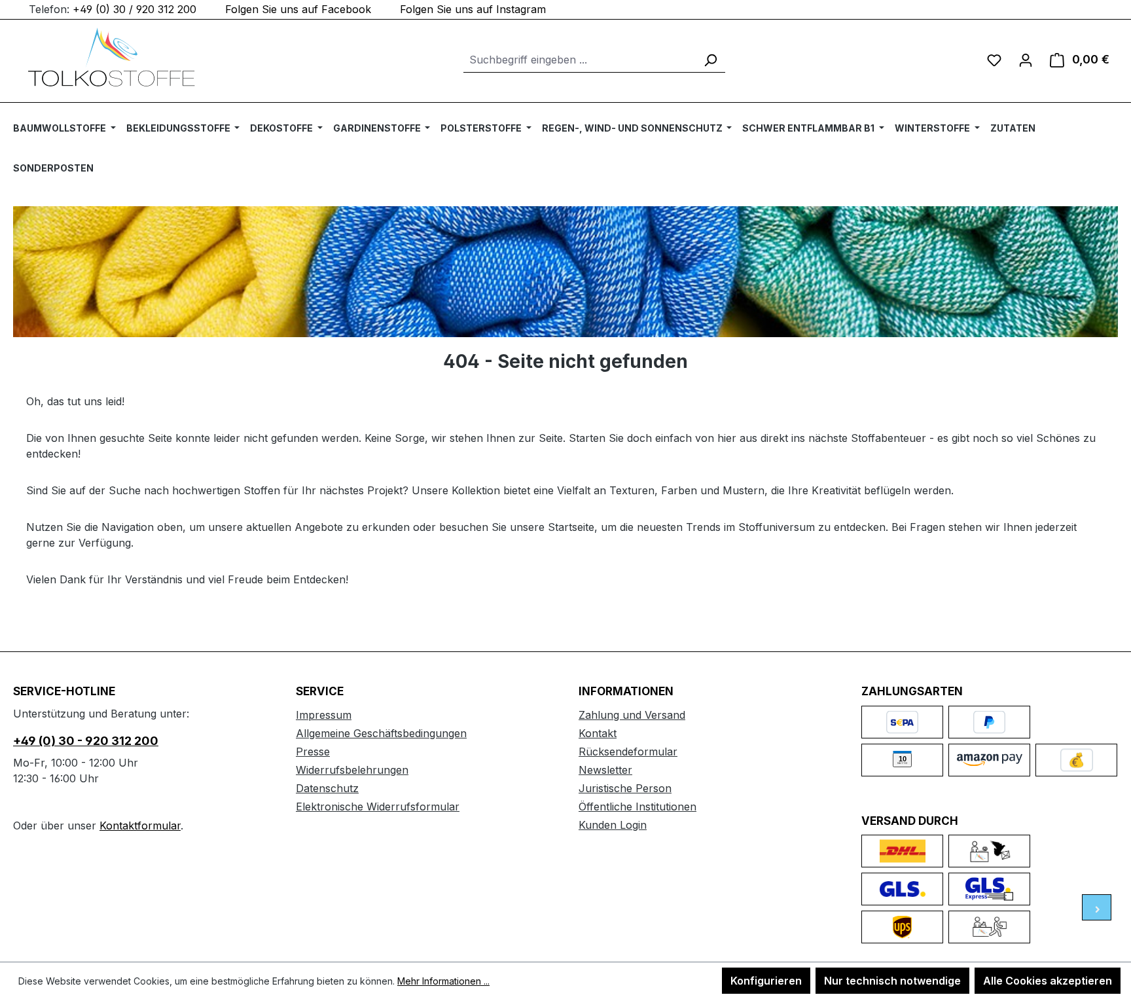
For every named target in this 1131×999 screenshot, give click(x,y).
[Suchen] (710, 60)
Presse (313, 751)
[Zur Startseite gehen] (111, 56)
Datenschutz (327, 788)
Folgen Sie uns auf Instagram (473, 9)
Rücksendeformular (628, 751)
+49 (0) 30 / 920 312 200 (134, 9)
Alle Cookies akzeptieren (1047, 980)
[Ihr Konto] (1025, 59)
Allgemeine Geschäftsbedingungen (381, 733)
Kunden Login (613, 824)
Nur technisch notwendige (892, 980)
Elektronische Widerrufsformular (377, 806)
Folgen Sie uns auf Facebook (298, 9)
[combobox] (579, 60)
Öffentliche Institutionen (637, 806)
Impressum (323, 714)
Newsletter (605, 769)
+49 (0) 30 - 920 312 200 (85, 741)
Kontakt (598, 733)
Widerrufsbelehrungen (352, 769)
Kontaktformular (140, 825)
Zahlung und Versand (632, 714)
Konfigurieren (766, 980)
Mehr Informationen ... (443, 981)
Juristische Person (625, 788)
